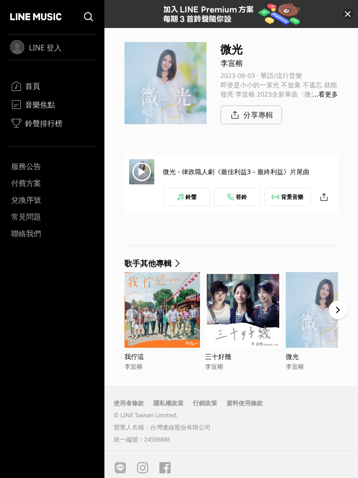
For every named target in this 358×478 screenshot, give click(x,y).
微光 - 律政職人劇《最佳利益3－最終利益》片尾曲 (236, 171)
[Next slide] (338, 310)
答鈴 (241, 197)
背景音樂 (292, 197)
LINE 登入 (45, 47)
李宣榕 (231, 63)
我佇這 (134, 356)
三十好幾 (218, 356)
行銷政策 (205, 403)
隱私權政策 (168, 403)
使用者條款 (129, 403)
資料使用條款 (245, 403)
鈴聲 (191, 197)
